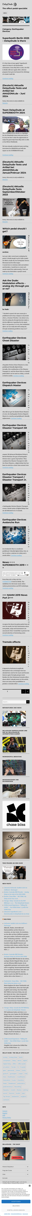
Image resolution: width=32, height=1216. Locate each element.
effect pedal (21, 1064)
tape (23, 1093)
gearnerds (11, 1070)
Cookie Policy (7, 1213)
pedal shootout (8, 1086)
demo (19, 1060)
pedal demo (21, 1083)
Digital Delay (7, 1064)
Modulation (6, 1080)
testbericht (15, 1096)
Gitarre (18, 1070)
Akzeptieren (16, 1201)
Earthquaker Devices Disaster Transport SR (14, 426)
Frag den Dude (7, 1170)
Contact (4, 1111)
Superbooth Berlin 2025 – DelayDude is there (15, 39)
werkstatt (6, 1100)
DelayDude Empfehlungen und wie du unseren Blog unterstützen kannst (14, 1182)
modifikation (21, 1077)
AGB (3, 1115)
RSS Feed (7, 919)
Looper (20, 1073)
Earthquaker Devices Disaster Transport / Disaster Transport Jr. (14, 477)
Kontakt (5, 1178)
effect (14, 1064)
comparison (6, 1060)
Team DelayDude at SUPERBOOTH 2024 (13, 111)
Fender (13, 1067)
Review (19, 1090)
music (14, 1080)
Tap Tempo (6, 1096)
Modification (11, 1077)
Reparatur (6, 1090)
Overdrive (21, 1080)
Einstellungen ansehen (16, 1210)
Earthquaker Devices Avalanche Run (14, 521)
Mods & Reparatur (8, 1166)
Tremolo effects (11, 642)
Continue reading (7, 78)
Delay (14, 1060)
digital (25, 1060)
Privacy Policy (6, 1117)
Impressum (25, 1213)
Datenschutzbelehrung (16, 1213)
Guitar (24, 1070)
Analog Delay (13, 1057)
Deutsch (5, 103)
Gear (3, 1174)
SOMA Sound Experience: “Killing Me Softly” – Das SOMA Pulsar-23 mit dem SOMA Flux (16, 1041)
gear (4, 1070)
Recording (17, 1086)
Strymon (11, 1093)
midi (25, 1073)
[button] (29, 1185)
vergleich (23, 1096)
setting (25, 1090)
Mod (4, 1077)
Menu (5, 13)
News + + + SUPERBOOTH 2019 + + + (15, 565)
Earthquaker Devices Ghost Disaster (14, 339)
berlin (21, 1057)
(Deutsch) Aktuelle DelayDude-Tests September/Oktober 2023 (13, 190)
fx (18, 1067)
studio (18, 1093)
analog (5, 1057)
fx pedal (23, 1067)
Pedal (5, 1083)
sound (5, 1093)
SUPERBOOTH (6, 581)
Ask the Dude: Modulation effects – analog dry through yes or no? (15, 284)
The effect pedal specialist (14, 8)
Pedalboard (12, 1083)
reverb (13, 1090)
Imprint (4, 1113)
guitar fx (5, 1073)
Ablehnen (16, 1206)
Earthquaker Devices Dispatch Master (14, 384)
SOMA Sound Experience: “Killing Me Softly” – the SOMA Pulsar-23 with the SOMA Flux (16, 907)
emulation (6, 1067)
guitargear (13, 1073)
